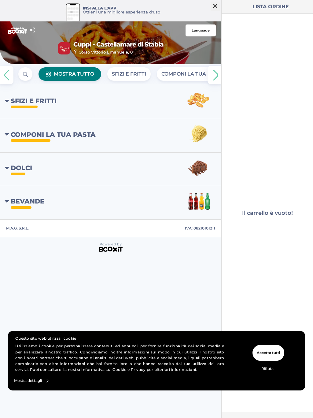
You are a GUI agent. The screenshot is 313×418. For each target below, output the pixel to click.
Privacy (138, 369)
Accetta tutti (268, 352)
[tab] (129, 74)
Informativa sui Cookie (103, 369)
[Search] (25, 74)
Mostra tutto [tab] (74, 74)
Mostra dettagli (28, 380)
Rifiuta (267, 368)
